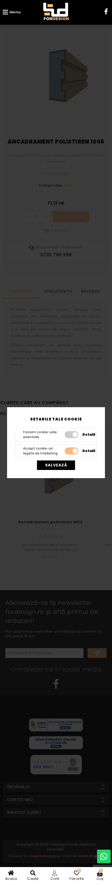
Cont (55, 878)
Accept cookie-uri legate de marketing (40, 451)
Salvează (56, 465)
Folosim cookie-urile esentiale (40, 434)
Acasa (11, 878)
